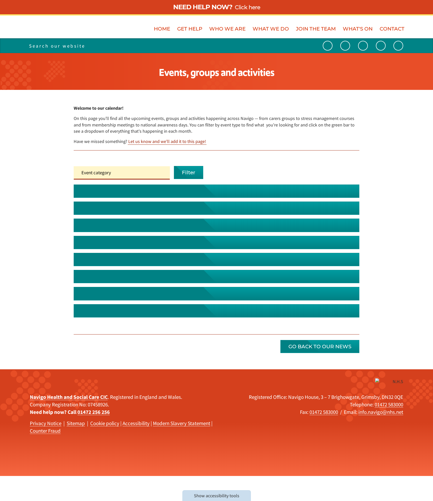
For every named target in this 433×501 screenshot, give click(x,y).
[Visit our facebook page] (398, 46)
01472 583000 (389, 404)
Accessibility (136, 423)
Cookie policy (104, 423)
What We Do (271, 29)
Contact (392, 29)
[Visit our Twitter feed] (345, 46)
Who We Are (227, 29)
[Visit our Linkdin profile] (363, 46)
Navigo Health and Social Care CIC (69, 397)
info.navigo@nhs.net (380, 412)
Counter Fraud (45, 430)
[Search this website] (107, 45)
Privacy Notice (45, 423)
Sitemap (76, 423)
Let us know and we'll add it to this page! (167, 141)
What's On (358, 29)
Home (162, 29)
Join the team (316, 29)
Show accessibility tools (216, 495)
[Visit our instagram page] (381, 46)
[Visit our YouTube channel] (328, 46)
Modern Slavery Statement (181, 423)
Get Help (189, 29)
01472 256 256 (93, 412)
